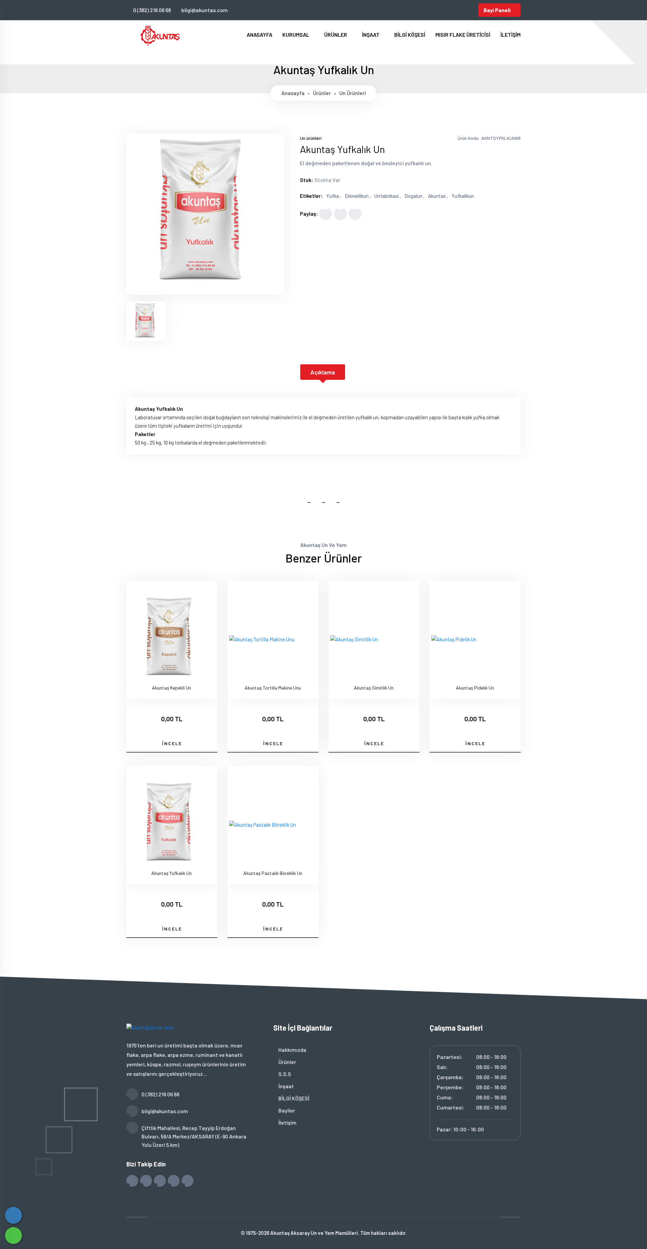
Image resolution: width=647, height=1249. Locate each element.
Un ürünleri (352, 93)
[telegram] (438, 10)
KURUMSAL (296, 34)
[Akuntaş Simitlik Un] (354, 639)
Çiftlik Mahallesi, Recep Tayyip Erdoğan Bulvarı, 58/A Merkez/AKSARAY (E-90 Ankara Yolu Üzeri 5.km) (194, 1136)
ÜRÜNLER (336, 34)
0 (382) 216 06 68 (152, 10)
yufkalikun (463, 196)
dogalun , (414, 196)
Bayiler (286, 1110)
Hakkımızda (291, 1049)
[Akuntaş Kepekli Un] (172, 639)
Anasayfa (293, 93)
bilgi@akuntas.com (204, 10)
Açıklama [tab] (322, 372)
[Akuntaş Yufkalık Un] (205, 290)
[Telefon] (13, 1215)
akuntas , (438, 196)
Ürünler (322, 93)
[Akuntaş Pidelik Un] (453, 639)
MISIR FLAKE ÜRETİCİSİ (462, 34)
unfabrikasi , (387, 196)
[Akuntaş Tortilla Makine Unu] (262, 639)
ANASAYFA (259, 34)
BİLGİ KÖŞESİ (409, 34)
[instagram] (450, 10)
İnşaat (285, 1086)
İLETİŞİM (510, 34)
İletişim (287, 1122)
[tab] (146, 321)
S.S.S (284, 1074)
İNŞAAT (371, 34)
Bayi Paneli (497, 10)
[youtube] (472, 10)
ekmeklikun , (358, 196)
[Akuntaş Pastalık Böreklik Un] (262, 825)
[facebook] (427, 10)
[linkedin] (461, 10)
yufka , (333, 196)
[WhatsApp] (13, 1235)
